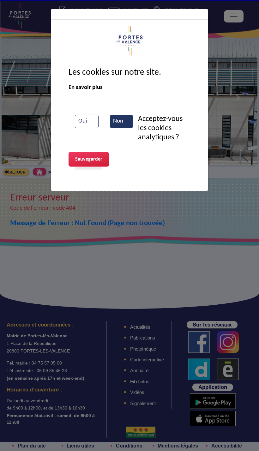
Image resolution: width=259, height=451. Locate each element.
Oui (82, 121)
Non (118, 121)
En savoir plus (86, 88)
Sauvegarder (88, 159)
